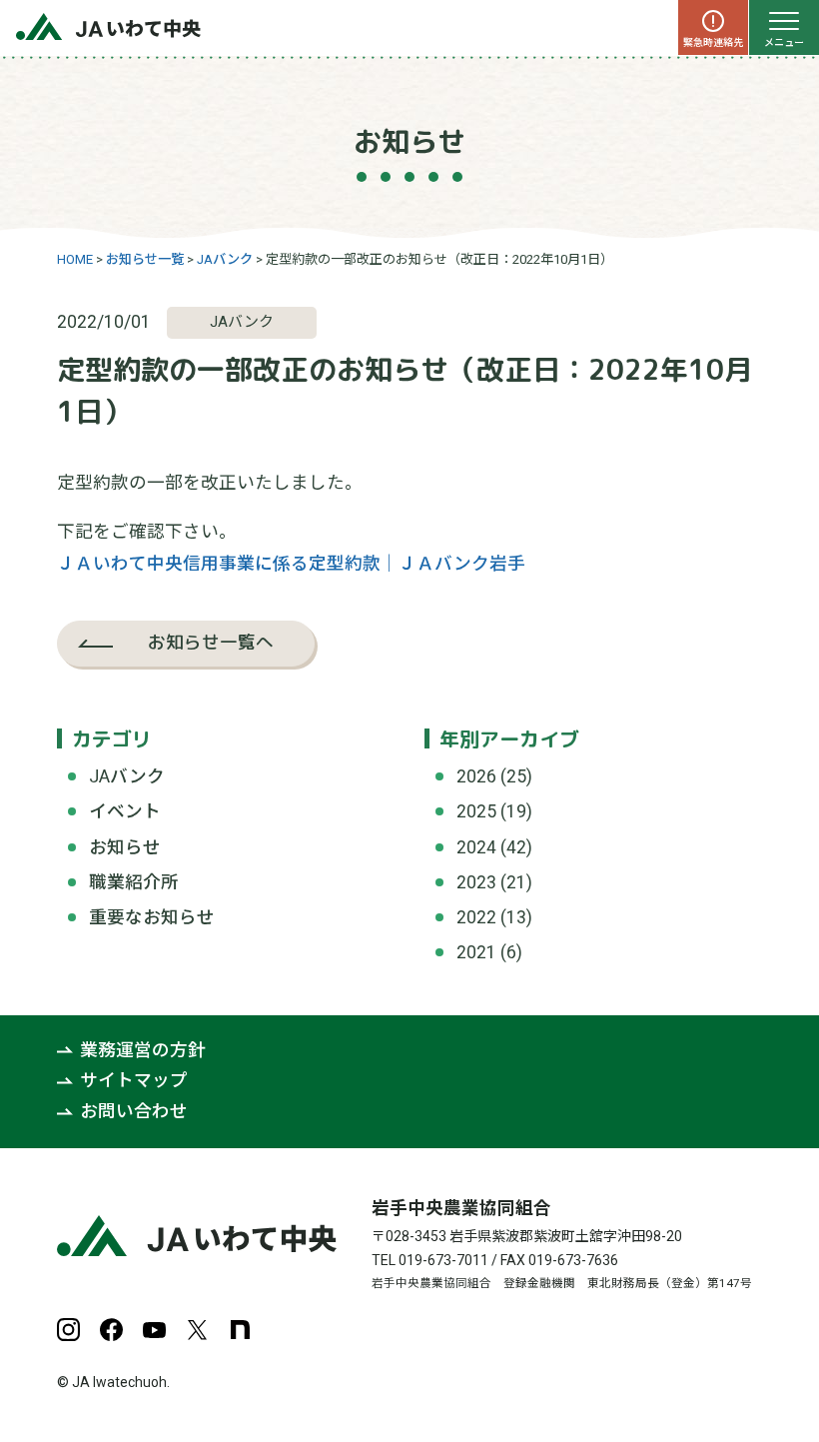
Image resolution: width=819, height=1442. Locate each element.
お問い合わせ (134, 1112)
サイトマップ (134, 1081)
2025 (476, 811)
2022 (476, 917)
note (240, 1329)
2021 (476, 952)
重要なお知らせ (152, 917)
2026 (476, 776)
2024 (476, 847)
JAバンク (127, 776)
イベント (125, 811)
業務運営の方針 (143, 1050)
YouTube (154, 1329)
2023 (476, 882)
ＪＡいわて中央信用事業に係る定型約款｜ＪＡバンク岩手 (291, 564)
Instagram (68, 1329)
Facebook (111, 1329)
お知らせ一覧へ (211, 642)
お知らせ (125, 847)
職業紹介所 (134, 882)
